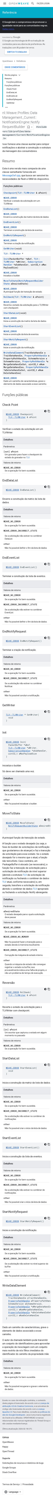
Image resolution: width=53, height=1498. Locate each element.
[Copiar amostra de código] (49, 411)
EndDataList (10, 209)
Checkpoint (10, 192)
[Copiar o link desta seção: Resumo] (18, 161)
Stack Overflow (9, 1472)
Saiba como (8, 29)
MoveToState (11, 280)
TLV (27, 457)
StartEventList (12, 326)
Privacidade (28, 1484)
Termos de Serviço (11, 1484)
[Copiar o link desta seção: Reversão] (18, 983)
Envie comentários (15, 67)
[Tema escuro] (45, 411)
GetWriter (9, 248)
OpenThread (8, 1451)
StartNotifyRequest (15, 339)
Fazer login (43, 3)
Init (6, 258)
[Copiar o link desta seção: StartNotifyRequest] (31, 1212)
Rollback (8, 297)
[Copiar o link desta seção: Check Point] (21, 405)
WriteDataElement (13, 352)
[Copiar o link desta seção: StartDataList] (22, 1058)
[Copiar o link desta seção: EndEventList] (22, 558)
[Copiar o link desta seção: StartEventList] (24, 1138)
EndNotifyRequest (13, 235)
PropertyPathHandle (36, 355)
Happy (5, 1447)
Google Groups (9, 1467)
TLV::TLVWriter (26, 192)
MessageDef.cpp (11, 175)
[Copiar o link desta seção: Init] (9, 733)
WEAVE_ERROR (10, 197)
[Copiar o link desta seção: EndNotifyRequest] (29, 631)
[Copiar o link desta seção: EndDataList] (21, 480)
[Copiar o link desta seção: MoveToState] (23, 813)
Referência (9, 12)
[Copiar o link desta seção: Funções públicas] (31, 395)
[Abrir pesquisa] (32, 3)
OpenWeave (7, 61)
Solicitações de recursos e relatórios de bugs (23, 1463)
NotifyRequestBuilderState (23, 825)
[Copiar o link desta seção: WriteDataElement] (29, 1286)
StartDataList (11, 313)
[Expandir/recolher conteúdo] (19, 75)
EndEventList (11, 222)
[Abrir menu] (5, 3)
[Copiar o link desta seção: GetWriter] (18, 705)
